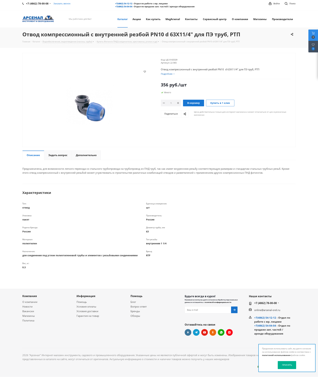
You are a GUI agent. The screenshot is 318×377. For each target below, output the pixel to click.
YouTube (204, 332)
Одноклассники (213, 332)
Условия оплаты (86, 306)
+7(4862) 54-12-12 (123, 3)
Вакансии (28, 311)
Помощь (82, 302)
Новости (27, 306)
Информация (86, 296)
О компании (29, 302)
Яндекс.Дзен (229, 332)
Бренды (135, 311)
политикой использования (276, 355)
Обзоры (135, 315)
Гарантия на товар (88, 315)
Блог (133, 302)
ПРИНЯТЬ (287, 364)
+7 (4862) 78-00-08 (265, 303)
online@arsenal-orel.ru (267, 310)
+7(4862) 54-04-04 (123, 6)
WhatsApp (221, 332)
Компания (29, 296)
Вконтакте (188, 332)
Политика (28, 320)
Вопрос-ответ (139, 306)
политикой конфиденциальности (218, 302)
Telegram (196, 332)
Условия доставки (87, 311)
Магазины (28, 315)
